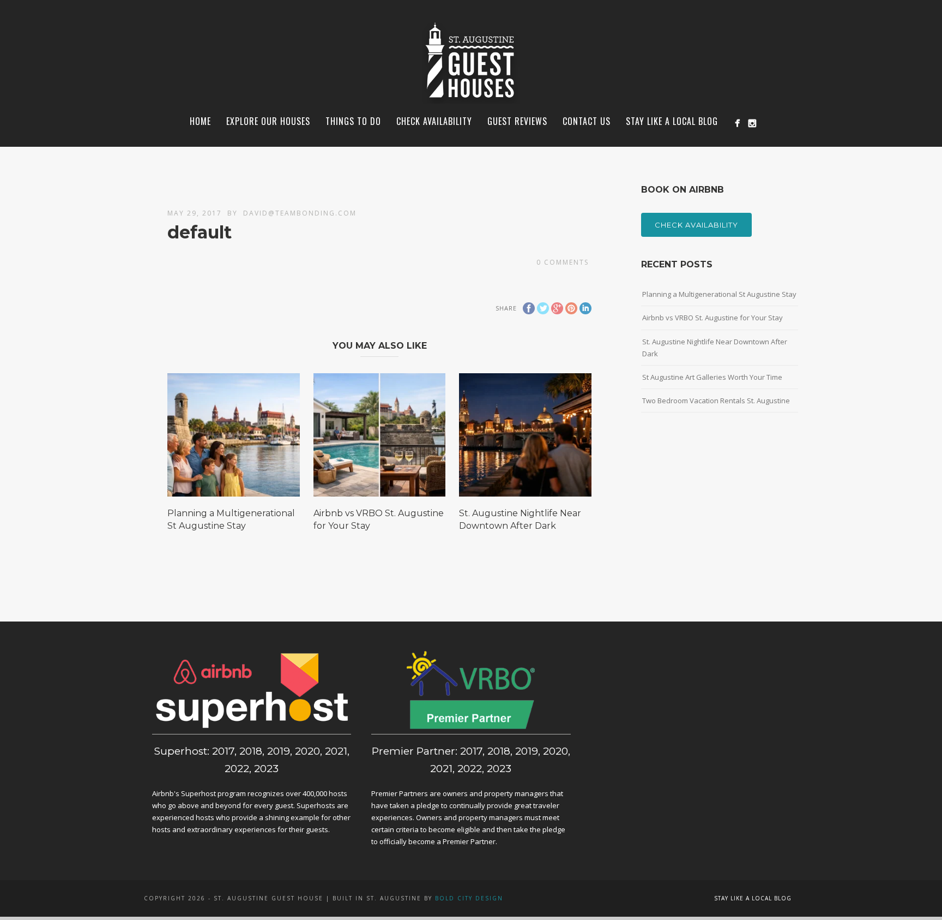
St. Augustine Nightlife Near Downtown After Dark (714, 348)
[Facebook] (737, 123)
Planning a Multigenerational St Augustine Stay (719, 294)
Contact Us (587, 121)
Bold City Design (469, 898)
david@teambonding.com (300, 213)
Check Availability (696, 224)
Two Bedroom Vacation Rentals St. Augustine (716, 400)
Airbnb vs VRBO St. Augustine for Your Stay (712, 317)
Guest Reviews (517, 121)
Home (200, 121)
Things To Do (353, 121)
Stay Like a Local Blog (672, 121)
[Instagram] (752, 123)
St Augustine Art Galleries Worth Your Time (712, 377)
